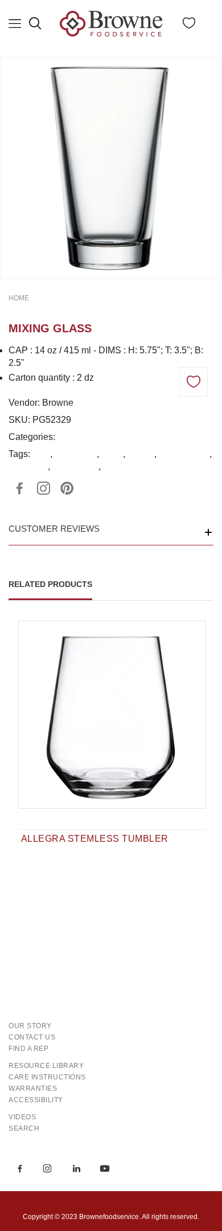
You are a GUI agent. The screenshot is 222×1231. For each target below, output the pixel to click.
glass (112, 454)
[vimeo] (67, 488)
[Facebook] (19, 488)
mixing (141, 454)
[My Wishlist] (189, 25)
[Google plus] (43, 488)
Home (19, 298)
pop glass (28, 466)
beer (41, 454)
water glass (75, 466)
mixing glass (184, 454)
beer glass (76, 454)
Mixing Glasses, (89, 437)
